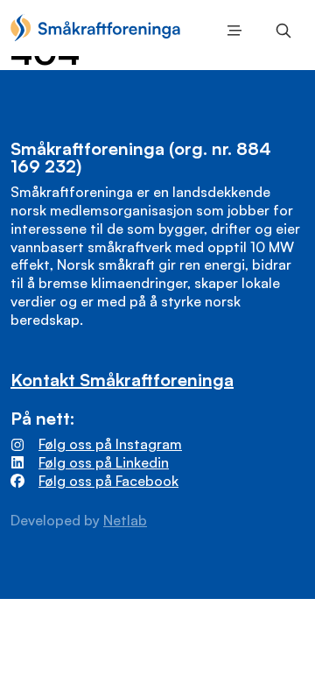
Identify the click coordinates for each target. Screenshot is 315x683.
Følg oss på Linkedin (103, 462)
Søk (280, 30)
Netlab (125, 520)
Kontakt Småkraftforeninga (122, 380)
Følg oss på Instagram (110, 444)
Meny (231, 30)
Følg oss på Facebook (108, 480)
